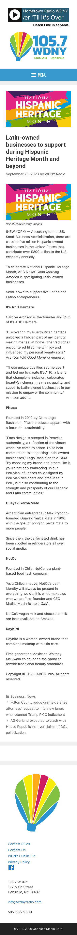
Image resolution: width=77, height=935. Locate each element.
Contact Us (17, 850)
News (31, 696)
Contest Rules (19, 844)
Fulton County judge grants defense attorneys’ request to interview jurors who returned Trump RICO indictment (36, 708)
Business (17, 696)
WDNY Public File (21, 856)
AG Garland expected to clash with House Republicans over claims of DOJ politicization (36, 727)
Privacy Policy (19, 862)
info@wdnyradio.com (24, 902)
